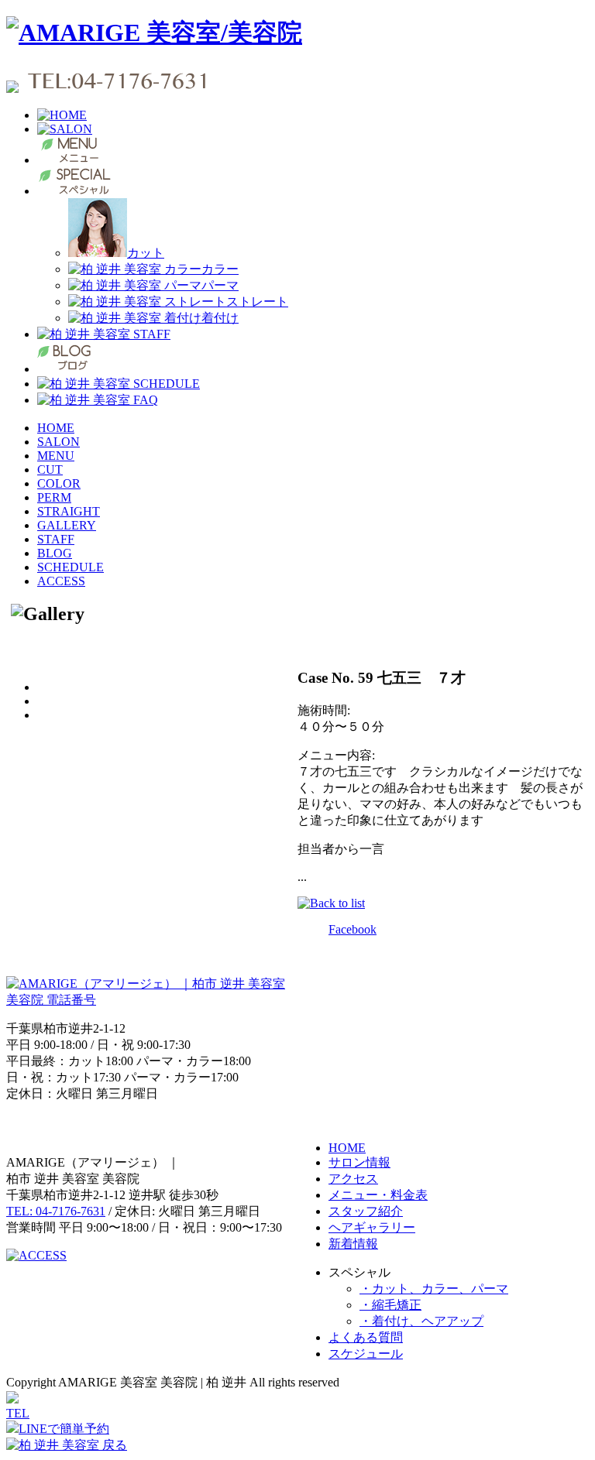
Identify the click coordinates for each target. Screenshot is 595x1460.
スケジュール (365, 1353)
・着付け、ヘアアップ (421, 1321)
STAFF (55, 539)
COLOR (59, 483)
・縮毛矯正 (390, 1304)
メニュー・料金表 (378, 1194)
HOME (55, 427)
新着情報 (353, 1243)
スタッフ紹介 (365, 1211)
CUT (50, 469)
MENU (55, 455)
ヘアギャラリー (371, 1227)
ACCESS (61, 581)
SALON (58, 441)
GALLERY (66, 525)
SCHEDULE (70, 567)
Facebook (352, 929)
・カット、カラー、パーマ (433, 1288)
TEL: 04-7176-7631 (55, 1211)
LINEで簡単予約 (64, 1428)
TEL (17, 1413)
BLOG (54, 553)
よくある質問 (365, 1337)
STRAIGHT (68, 511)
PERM (54, 497)
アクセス (353, 1178)
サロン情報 (359, 1162)
